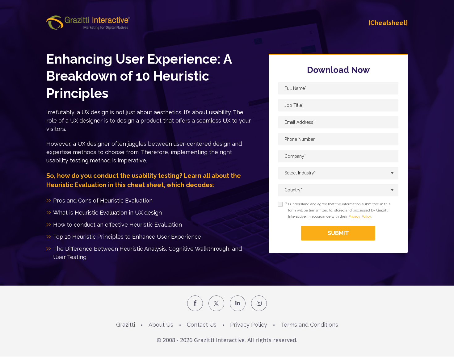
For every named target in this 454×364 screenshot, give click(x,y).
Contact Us (201, 324)
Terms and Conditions (309, 324)
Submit (338, 233)
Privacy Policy (359, 216)
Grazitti (125, 324)
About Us (161, 324)
